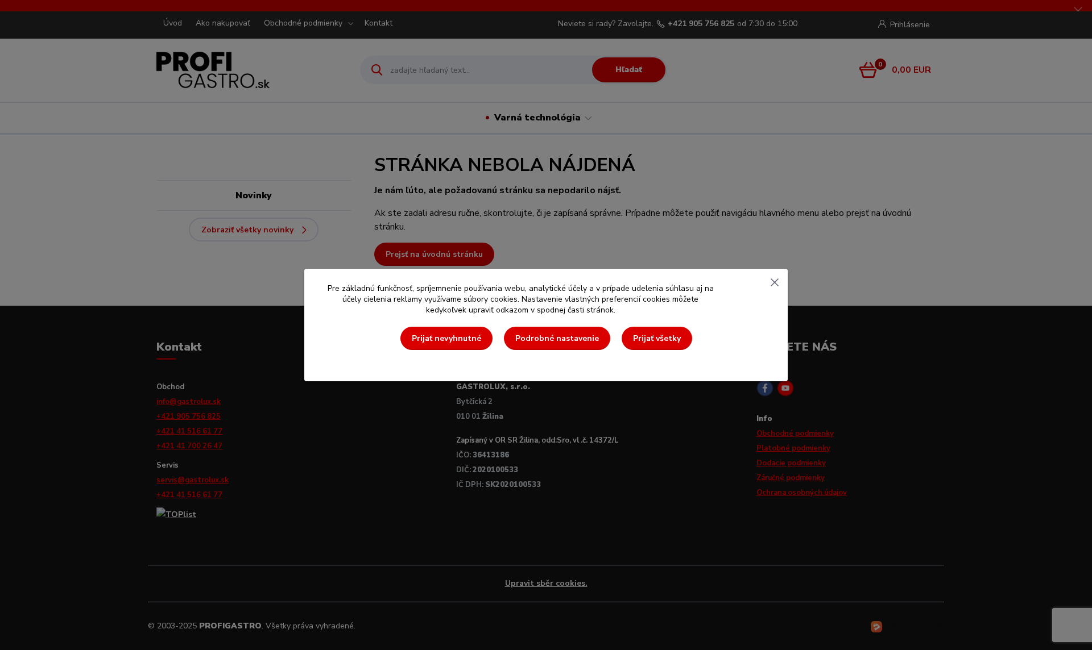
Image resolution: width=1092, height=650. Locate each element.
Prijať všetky (657, 338)
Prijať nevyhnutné (446, 338)
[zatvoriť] (774, 280)
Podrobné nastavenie (557, 338)
